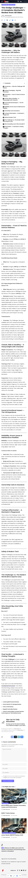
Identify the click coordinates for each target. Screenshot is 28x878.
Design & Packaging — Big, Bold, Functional (12, 91)
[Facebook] (17, 870)
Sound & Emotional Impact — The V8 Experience (13, 103)
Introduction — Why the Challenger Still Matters (14, 87)
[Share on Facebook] (4, 20)
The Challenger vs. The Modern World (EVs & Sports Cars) (13, 120)
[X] (19, 870)
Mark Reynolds (8, 15)
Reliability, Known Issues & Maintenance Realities (14, 107)
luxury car (12, 4)
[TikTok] (26, 870)
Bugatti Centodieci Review (10, 709)
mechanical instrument (8, 686)
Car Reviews (5, 4)
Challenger (11, 659)
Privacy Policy (20, 730)
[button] (2, 1)
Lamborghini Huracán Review (11, 702)
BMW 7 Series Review (8, 813)
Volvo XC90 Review (8, 706)
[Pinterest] (24, 870)
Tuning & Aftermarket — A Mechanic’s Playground (13, 114)
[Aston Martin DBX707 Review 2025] (14, 825)
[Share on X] (7, 20)
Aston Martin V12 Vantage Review (12, 704)
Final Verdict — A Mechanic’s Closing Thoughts (13, 127)
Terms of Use (16, 728)
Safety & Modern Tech (10, 117)
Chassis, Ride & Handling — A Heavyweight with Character (11, 99)
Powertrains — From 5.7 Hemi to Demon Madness (14, 95)
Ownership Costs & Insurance (12, 110)
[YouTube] (22, 870)
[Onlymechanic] (6, 1)
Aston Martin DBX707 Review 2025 (12, 835)
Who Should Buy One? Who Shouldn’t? (14, 124)
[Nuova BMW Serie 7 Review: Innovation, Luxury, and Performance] (14, 796)
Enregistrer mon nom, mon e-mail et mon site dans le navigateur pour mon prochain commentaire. (14, 777)
